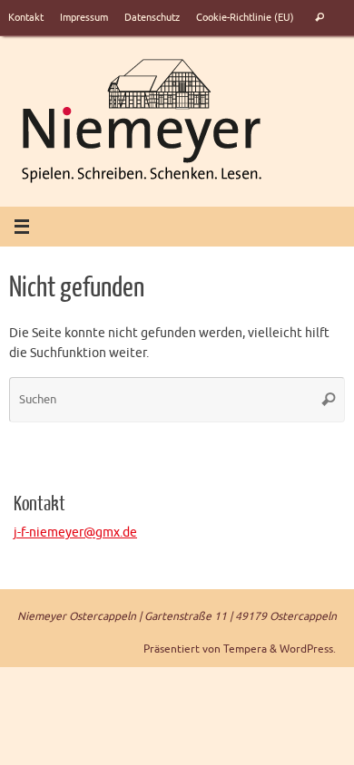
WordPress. (308, 649)
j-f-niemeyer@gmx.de (75, 532)
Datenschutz (152, 17)
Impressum (84, 17)
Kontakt (26, 17)
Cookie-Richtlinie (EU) (245, 17)
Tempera (245, 649)
